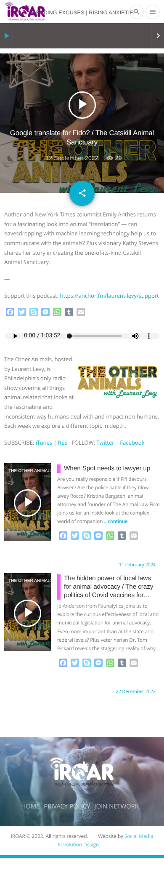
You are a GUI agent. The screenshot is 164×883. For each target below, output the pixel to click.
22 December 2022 (136, 691)
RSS (62, 442)
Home (30, 806)
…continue (115, 521)
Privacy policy (67, 806)
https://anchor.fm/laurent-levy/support (109, 295)
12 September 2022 (71, 158)
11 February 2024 (137, 565)
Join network (117, 806)
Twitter (105, 442)
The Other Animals (18, 471)
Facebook (132, 442)
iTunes (44, 442)
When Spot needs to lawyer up (107, 468)
